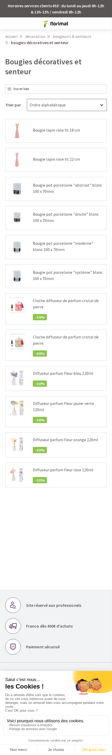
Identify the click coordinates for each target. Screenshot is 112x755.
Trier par (13, 104)
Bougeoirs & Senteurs (72, 36)
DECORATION (35, 36)
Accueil (11, 36)
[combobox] (56, 89)
